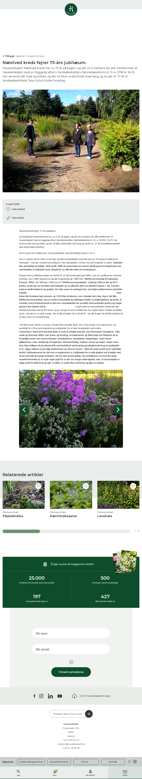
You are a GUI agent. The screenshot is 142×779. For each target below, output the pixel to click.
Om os (85, 761)
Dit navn (41, 633)
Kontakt (113, 761)
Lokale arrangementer (31, 761)
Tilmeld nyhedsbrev (71, 672)
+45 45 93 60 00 (71, 740)
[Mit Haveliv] (90, 770)
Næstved (8, 762)
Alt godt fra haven (59, 761)
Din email (42, 649)
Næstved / (21, 56)
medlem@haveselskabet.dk (71, 744)
